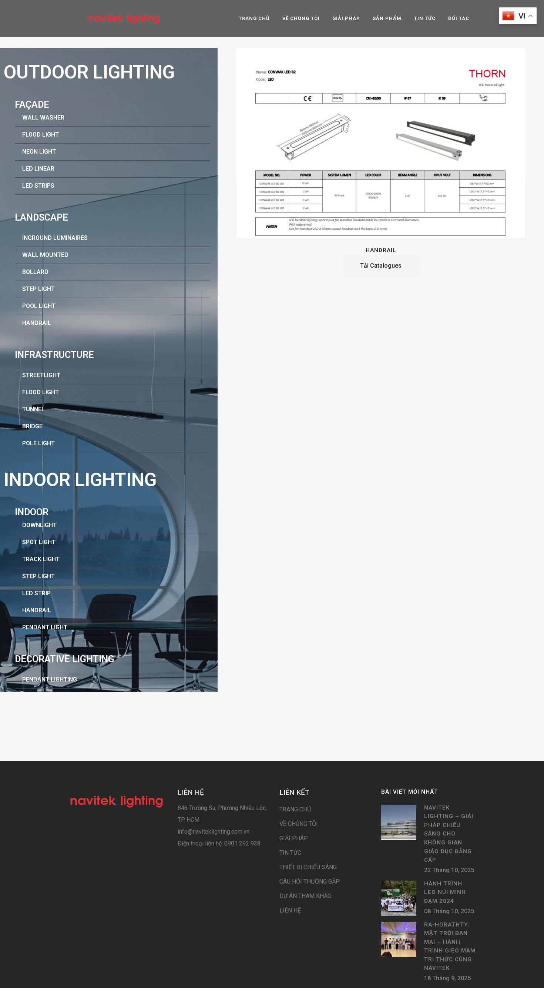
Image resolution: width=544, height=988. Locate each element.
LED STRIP (36, 593)
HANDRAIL (36, 322)
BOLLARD (35, 271)
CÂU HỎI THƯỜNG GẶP (309, 881)
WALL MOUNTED (45, 254)
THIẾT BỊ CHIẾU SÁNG (308, 867)
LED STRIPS (38, 185)
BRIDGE (32, 426)
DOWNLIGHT (39, 525)
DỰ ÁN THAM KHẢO (305, 896)
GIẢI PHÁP (293, 838)
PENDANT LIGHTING (49, 679)
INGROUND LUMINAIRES (55, 237)
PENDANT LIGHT (44, 627)
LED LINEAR (38, 168)
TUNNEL (33, 409)
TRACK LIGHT (41, 559)
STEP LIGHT (38, 288)
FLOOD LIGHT (40, 134)
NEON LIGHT (39, 151)
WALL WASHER (43, 117)
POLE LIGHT (38, 443)
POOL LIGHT (39, 305)
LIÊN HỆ (290, 910)
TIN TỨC (290, 852)
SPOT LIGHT (39, 542)
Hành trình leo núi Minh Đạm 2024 (445, 892)
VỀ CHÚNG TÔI (298, 823)
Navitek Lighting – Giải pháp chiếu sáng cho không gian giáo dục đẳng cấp (448, 833)
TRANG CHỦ (295, 809)
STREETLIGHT (41, 375)
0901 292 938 (242, 843)
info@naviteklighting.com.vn (213, 831)
